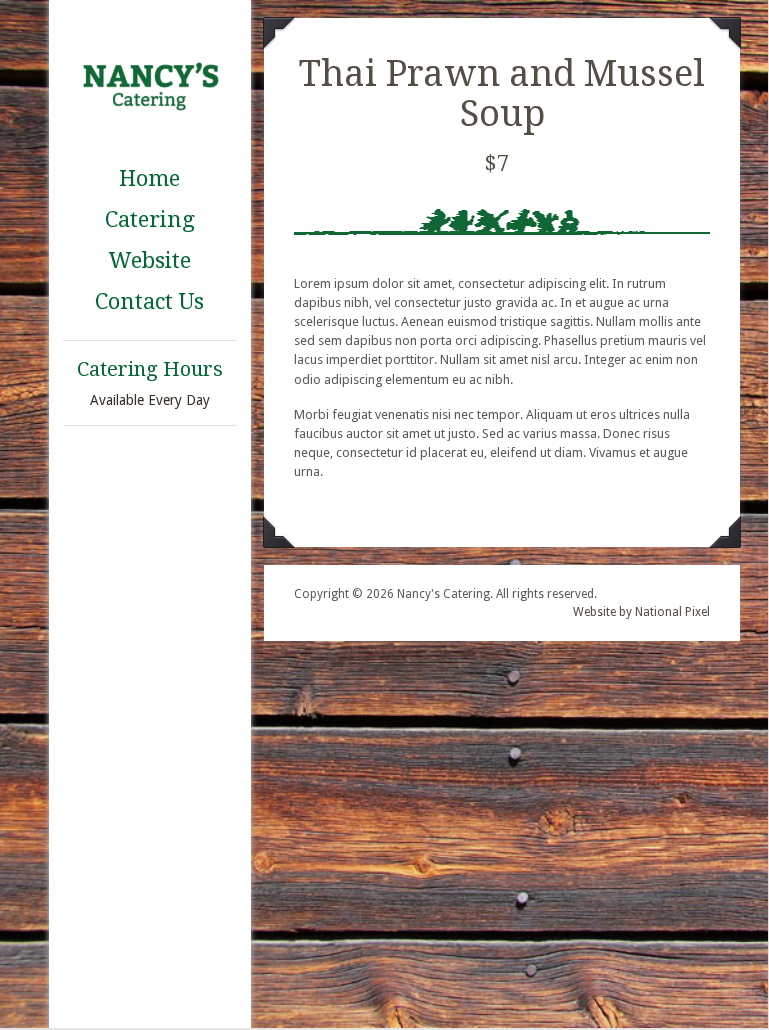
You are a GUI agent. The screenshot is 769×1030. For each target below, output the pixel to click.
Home (149, 178)
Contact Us (149, 301)
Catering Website (150, 240)
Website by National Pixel (641, 612)
